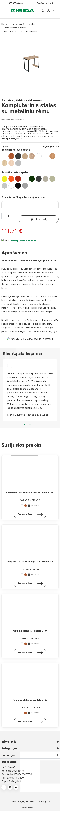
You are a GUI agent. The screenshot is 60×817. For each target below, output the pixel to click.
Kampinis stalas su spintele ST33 (30, 700)
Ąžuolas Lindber (25, 156)
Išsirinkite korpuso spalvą (15, 149)
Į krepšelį (41, 219)
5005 (25, 179)
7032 (52, 179)
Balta (39, 156)
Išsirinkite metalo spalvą (14, 172)
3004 (18, 179)
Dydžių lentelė (51, 146)
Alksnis (11, 156)
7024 (45, 179)
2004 (11, 179)
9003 (11, 186)
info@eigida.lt (14, 781)
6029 (32, 179)
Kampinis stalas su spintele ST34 (30, 631)
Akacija (4, 156)
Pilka (18, 163)
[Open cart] (54, 10)
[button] (24, 424)
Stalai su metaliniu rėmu (28, 100)
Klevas (4, 163)
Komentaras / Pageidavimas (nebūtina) (23, 197)
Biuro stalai (7, 100)
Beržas (45, 156)
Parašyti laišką (44, 3)
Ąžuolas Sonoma (32, 156)
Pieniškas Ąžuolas (11, 163)
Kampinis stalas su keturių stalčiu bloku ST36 (30, 492)
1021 (4, 179)
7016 (39, 179)
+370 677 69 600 (15, 777)
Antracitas (18, 156)
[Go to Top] (54, 811)
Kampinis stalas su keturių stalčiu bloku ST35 (30, 561)
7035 (4, 186)
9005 (18, 186)
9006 (25, 186)
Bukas (52, 156)
